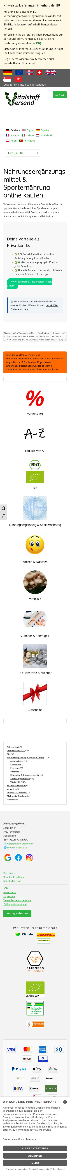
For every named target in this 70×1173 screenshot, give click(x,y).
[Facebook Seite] (18, 857)
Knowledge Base (12, 881)
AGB (5, 888)
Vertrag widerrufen (17, 913)
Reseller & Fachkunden (15, 877)
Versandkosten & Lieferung (17, 900)
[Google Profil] (7, 857)
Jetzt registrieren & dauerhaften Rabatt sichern (29, 283)
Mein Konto (9, 873)
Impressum (9, 896)
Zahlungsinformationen (15, 904)
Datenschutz (9, 892)
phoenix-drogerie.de (17, 847)
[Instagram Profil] (29, 857)
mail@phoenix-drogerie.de (20, 843)
